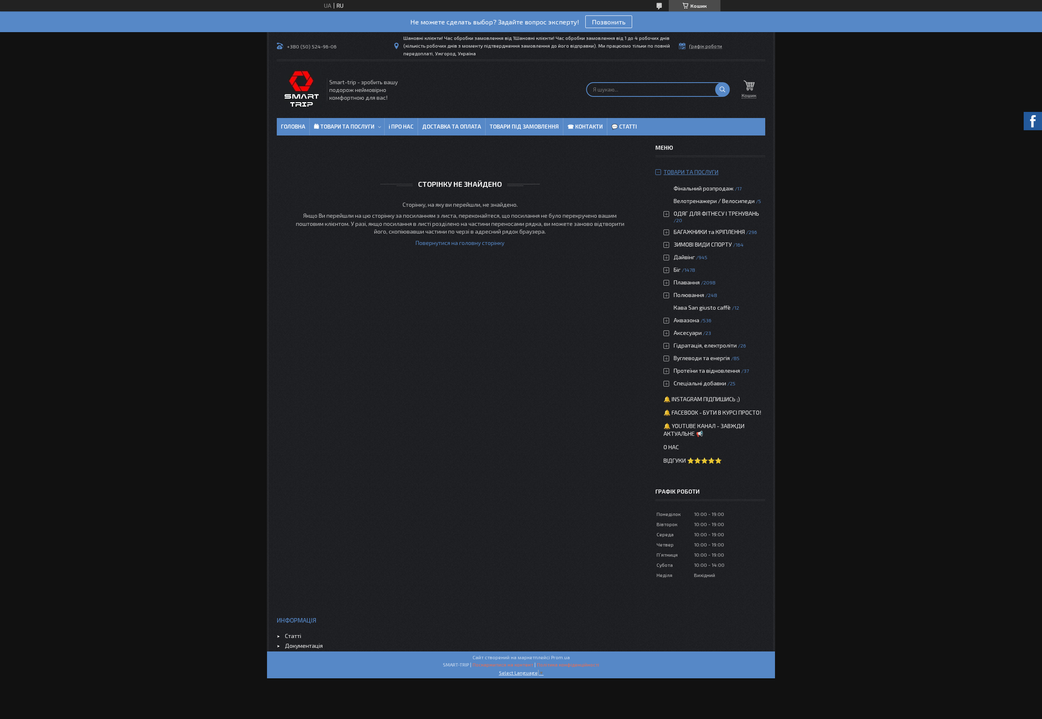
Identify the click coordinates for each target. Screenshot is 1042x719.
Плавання (687, 282)
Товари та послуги (690, 171)
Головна (293, 126)
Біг (677, 269)
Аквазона (686, 320)
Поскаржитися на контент (503, 664)
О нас (671, 447)
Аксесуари (688, 332)
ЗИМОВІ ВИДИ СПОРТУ (703, 244)
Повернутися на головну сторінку (460, 242)
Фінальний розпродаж (704, 188)
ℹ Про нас (401, 126)
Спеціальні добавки (700, 383)
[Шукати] (722, 89)
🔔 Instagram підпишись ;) (701, 399)
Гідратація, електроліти (705, 345)
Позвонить (609, 22)
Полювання (689, 294)
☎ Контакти (585, 126)
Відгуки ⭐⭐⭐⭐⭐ (692, 460)
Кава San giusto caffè (702, 307)
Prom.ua (560, 657)
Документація (304, 645)
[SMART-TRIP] (301, 89)
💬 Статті (624, 126)
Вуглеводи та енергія (702, 357)
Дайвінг (684, 257)
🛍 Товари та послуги (344, 126)
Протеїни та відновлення (707, 370)
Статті (293, 635)
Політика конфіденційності (568, 664)
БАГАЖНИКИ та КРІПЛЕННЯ (709, 231)
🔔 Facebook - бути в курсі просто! (712, 412)
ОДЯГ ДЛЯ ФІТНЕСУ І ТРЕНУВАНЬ (716, 213)
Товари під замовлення (524, 126)
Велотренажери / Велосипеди (714, 200)
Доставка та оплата (451, 126)
